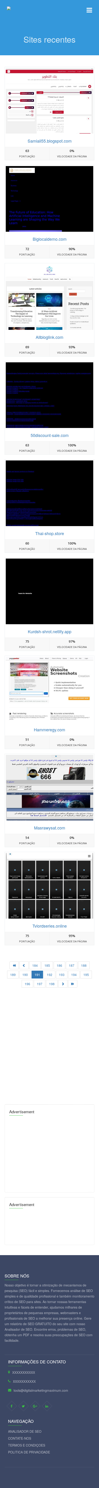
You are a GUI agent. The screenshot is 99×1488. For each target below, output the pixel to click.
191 (37, 974)
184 (35, 965)
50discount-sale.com (50, 435)
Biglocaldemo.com (50, 239)
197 (39, 983)
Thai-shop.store (49, 533)
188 (84, 965)
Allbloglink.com (49, 337)
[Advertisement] (49, 1044)
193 (61, 974)
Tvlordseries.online (49, 926)
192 (49, 974)
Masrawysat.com (49, 828)
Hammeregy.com (49, 729)
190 (25, 974)
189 (13, 974)
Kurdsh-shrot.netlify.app (49, 631)
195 (86, 974)
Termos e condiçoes (26, 1445)
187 (71, 965)
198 (52, 983)
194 (74, 974)
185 (47, 965)
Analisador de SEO (24, 1431)
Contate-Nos (19, 1438)
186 (59, 965)
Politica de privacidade (29, 1452)
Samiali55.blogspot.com (50, 141)
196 (27, 983)
